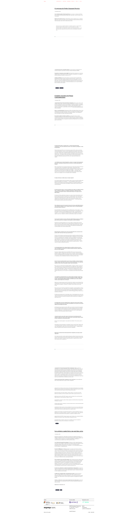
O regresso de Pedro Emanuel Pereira (67, 8)
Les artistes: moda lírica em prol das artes (69, 431)
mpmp (45, 1)
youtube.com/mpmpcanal (86, 508)
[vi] (74, 236)
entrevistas (57, 423)
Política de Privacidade (47, 512)
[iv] (66, 210)
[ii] (67, 169)
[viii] (76, 289)
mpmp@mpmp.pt (72, 511)
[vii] (59, 248)
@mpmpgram (84, 507)
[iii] (72, 169)
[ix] (74, 290)
